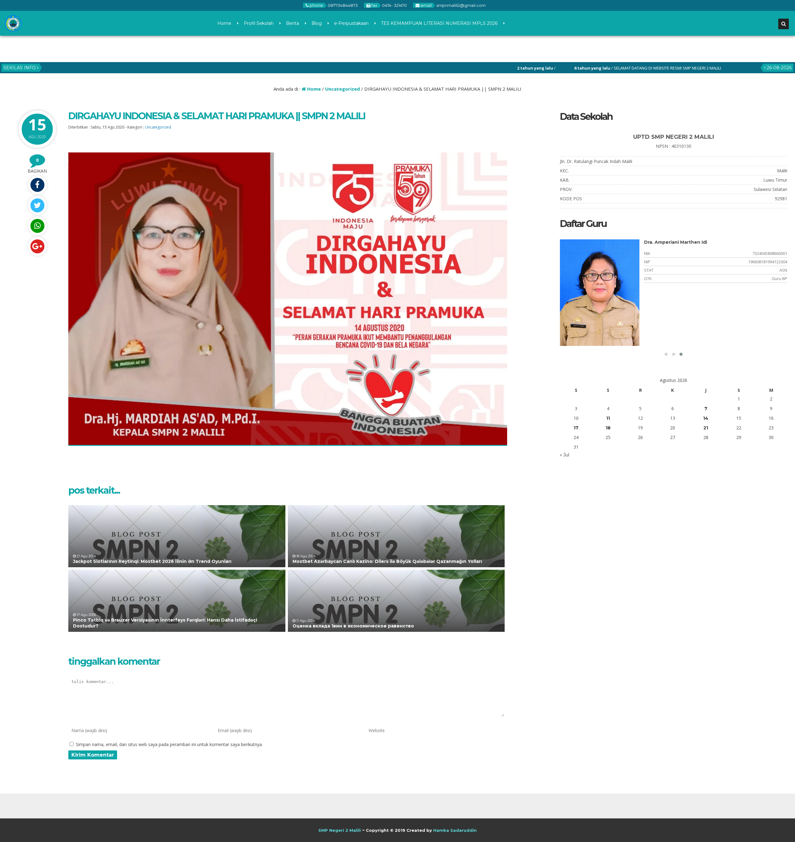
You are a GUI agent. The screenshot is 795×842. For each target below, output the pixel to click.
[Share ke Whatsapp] (37, 225)
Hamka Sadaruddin (455, 830)
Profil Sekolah (259, 23)
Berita (292, 23)
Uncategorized (342, 89)
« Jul (564, 455)
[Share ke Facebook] (37, 184)
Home (224, 23)
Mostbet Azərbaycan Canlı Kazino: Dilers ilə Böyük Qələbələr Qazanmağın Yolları (387, 561)
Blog (316, 23)
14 (705, 418)
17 (576, 428)
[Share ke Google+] (37, 246)
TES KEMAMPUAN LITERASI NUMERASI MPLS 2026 (439, 23)
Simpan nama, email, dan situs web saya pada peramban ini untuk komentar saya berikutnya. (169, 744)
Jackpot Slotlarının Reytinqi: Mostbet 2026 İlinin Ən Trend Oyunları (152, 561)
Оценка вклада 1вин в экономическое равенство (353, 626)
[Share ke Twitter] (37, 205)
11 (608, 418)
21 (705, 428)
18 (608, 428)
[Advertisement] (616, 528)
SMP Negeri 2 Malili (339, 830)
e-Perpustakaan (351, 23)
